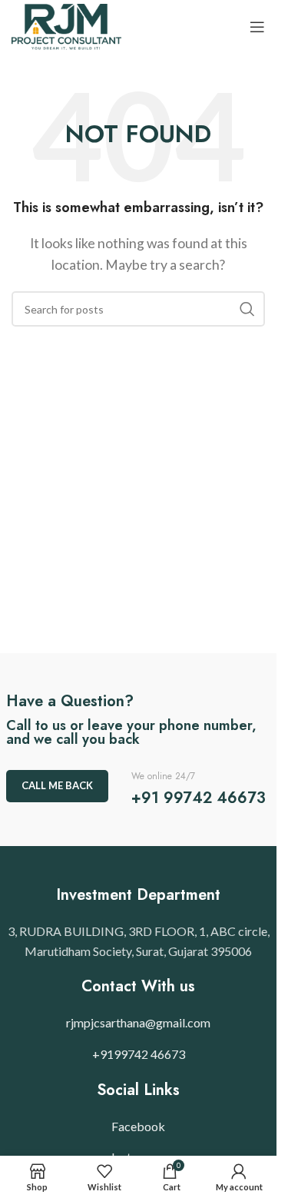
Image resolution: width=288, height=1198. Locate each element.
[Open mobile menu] (257, 27)
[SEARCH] (247, 309)
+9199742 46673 (138, 1054)
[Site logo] (66, 25)
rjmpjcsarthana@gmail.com (138, 1022)
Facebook (138, 1126)
